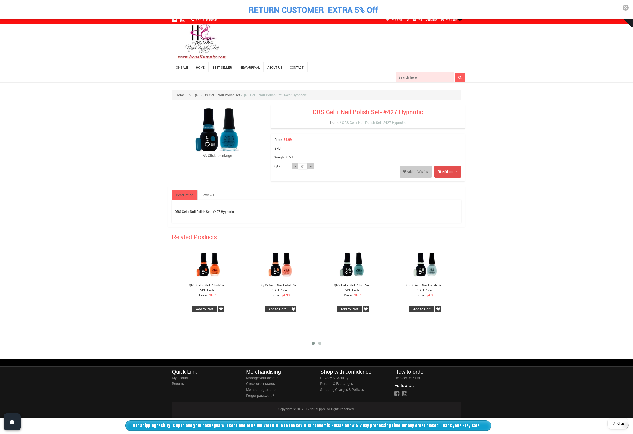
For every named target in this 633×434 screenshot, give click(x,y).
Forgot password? (260, 395)
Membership (427, 19)
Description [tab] (185, 195)
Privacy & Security (334, 377)
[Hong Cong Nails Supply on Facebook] (175, 19)
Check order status (260, 383)
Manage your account (263, 377)
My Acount (180, 377)
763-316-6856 (206, 19)
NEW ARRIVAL (250, 67)
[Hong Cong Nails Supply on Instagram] (183, 19)
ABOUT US (274, 67)
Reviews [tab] (207, 195)
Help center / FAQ (408, 377)
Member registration (262, 389)
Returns (178, 383)
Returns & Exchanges (336, 383)
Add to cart (449, 172)
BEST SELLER (222, 67)
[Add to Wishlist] (416, 166)
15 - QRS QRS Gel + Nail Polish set (213, 95)
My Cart (451, 19)
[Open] (12, 421)
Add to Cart (204, 309)
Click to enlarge (220, 155)
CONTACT (296, 67)
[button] (626, 8)
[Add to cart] (447, 166)
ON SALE (182, 67)
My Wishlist (400, 19)
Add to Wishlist (417, 172)
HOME (200, 67)
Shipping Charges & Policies (342, 389)
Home (180, 95)
